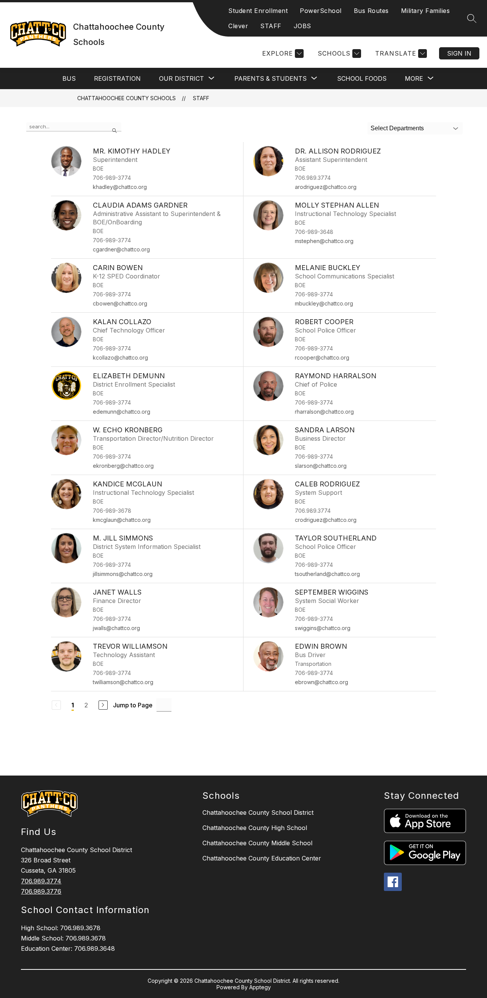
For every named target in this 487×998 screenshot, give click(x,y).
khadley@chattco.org (120, 187)
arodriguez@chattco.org (325, 187)
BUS (69, 78)
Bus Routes (371, 10)
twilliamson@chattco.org (123, 682)
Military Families (425, 10)
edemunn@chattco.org (121, 411)
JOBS (302, 26)
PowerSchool (321, 10)
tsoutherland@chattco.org (327, 574)
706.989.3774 (41, 881)
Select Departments (397, 128)
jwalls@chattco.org (116, 628)
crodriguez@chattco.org (325, 520)
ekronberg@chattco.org (123, 465)
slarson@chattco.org (321, 465)
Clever (238, 26)
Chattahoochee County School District (258, 812)
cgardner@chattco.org (121, 249)
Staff (201, 98)
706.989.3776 (41, 891)
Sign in (459, 53)
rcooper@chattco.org (322, 357)
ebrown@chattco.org (321, 682)
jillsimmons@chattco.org (123, 574)
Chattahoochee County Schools (126, 98)
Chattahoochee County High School (254, 828)
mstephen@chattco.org (324, 241)
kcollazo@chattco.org (120, 357)
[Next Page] (103, 705)
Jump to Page (133, 705)
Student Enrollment (258, 10)
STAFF (271, 26)
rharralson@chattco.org (324, 411)
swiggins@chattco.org (322, 628)
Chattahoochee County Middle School (257, 843)
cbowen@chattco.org (120, 303)
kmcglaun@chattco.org (122, 520)
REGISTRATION (117, 78)
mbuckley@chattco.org (324, 303)
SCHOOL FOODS (362, 78)
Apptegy (260, 987)
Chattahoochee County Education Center (261, 858)
